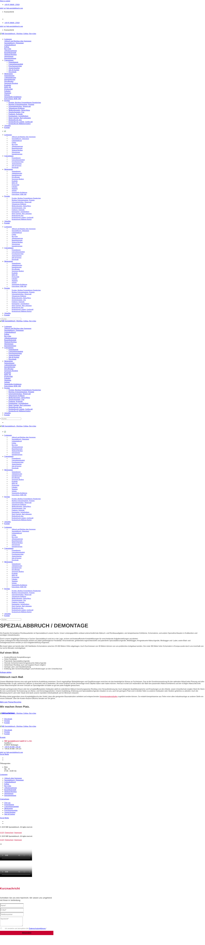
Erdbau (14, 142)
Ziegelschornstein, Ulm (19, 208)
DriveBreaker (16, 177)
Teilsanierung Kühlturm (19, 204)
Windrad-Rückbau (17, 150)
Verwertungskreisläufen (109, 696)
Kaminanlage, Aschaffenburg (20, 211)
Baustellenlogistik (17, 148)
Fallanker (14, 187)
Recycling (15, 144)
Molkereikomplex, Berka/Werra (21, 206)
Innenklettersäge (17, 175)
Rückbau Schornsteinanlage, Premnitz (23, 200)
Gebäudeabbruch (17, 140)
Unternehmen (8, 156)
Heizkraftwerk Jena (17, 215)
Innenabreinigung (17, 154)
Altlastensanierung (17, 146)
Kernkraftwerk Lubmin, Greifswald (22, 217)
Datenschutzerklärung (37, 928)
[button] (5, 672)
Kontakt (7, 223)
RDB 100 (14, 183)
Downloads (15, 167)
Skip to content (5, 1)
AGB (2, 832)
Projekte (7, 196)
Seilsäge (14, 190)
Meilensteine (8, 169)
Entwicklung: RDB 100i (19, 194)
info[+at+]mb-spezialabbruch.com (11, 8)
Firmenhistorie (16, 158)
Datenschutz (9, 832)
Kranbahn (15, 181)
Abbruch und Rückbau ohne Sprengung (24, 137)
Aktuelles (7, 221)
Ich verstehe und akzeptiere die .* (26, 928)
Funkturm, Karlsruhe (18, 210)
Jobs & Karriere (16, 165)
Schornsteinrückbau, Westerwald (21, 202)
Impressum (18, 832)
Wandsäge (15, 188)
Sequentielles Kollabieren (19, 192)
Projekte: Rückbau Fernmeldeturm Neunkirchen (26, 198)
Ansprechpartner (17, 163)
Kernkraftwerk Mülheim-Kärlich (21, 219)
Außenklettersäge (17, 173)
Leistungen (8, 135)
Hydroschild (15, 185)
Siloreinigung (16, 152)
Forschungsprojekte (17, 162)
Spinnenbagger (16, 171)
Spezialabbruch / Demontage (20, 138)
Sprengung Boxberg (18, 179)
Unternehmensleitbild (18, 160)
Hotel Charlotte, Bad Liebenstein (22, 213)
